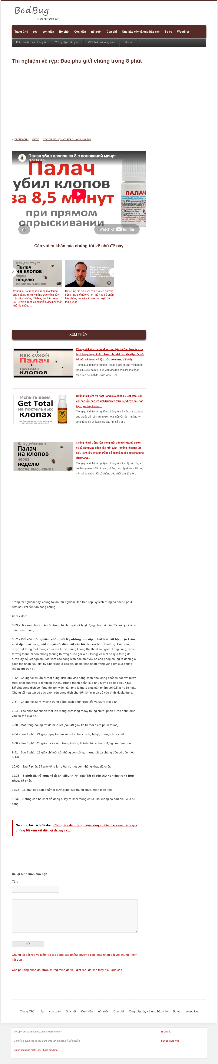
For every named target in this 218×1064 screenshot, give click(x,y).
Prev (12, 272)
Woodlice (183, 31)
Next (114, 272)
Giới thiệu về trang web (101, 42)
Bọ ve (168, 31)
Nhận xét (166, 1031)
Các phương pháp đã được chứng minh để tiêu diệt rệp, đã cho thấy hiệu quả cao (67, 969)
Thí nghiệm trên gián (67, 42)
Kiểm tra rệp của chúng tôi (31, 42)
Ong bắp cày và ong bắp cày (140, 31)
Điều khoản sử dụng (47, 1050)
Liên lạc (128, 42)
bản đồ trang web (170, 1040)
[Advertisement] (109, 100)
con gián (48, 31)
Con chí (112, 31)
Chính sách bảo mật (24, 1050)
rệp (35, 31)
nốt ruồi (96, 31)
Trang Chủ (21, 31)
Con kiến (80, 31)
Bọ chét (64, 31)
